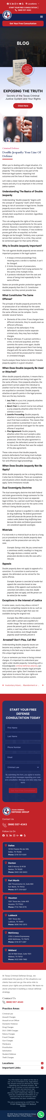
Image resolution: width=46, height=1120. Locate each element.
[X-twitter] (10, 4)
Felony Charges (8, 1034)
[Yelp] (23, 4)
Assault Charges (9, 1017)
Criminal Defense (10, 148)
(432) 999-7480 (20, 959)
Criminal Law (7, 1013)
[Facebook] (8, 4)
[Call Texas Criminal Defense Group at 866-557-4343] (40, 1114)
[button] (41, 17)
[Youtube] (20, 4)
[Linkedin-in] (13, 4)
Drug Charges (8, 1027)
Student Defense (9, 1054)
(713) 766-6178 (20, 907)
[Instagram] (15, 4)
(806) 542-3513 (20, 924)
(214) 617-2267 (20, 942)
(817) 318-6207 (20, 890)
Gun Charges (7, 1040)
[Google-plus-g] (18, 4)
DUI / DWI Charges (10, 1030)
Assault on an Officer (10, 1020)
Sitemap (36, 1116)
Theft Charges (8, 1057)
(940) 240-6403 (20, 872)
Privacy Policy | (27, 1116)
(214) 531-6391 (20, 855)
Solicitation (7, 1050)
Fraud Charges (8, 1037)
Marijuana (6, 1044)
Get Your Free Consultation (23, 790)
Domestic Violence (10, 1024)
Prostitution (7, 1047)
